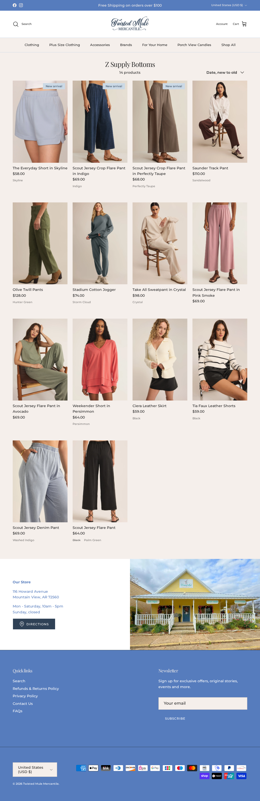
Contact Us (23, 703)
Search (19, 681)
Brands (126, 45)
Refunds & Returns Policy (36, 688)
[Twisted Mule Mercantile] (130, 24)
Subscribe (175, 718)
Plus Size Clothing (64, 45)
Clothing (32, 45)
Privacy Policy (25, 696)
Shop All (228, 45)
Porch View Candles (194, 45)
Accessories (100, 45)
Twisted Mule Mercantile (41, 783)
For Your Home (154, 45)
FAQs (17, 711)
